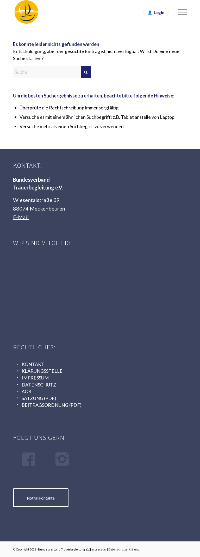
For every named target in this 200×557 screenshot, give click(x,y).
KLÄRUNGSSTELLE (42, 371)
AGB (26, 391)
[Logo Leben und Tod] (52, 268)
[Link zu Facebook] (175, 548)
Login (159, 12)
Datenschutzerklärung (123, 549)
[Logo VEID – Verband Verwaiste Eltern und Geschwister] (52, 307)
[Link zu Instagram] (183, 548)
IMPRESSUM (35, 378)
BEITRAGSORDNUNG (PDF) (52, 405)
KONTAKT (33, 364)
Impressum (99, 549)
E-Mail (21, 217)
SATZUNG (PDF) (39, 398)
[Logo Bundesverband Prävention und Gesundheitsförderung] (134, 268)
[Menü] (180, 12)
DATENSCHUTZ (39, 385)
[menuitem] (180, 12)
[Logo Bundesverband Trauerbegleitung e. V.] (26, 12)
